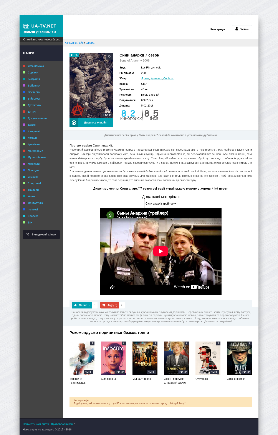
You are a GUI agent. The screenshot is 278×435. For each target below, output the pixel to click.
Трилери (33, 190)
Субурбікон (202, 378)
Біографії (34, 79)
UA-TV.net (41, 26)
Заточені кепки (236, 378)
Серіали (33, 72)
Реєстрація (217, 29)
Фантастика (35, 203)
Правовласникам (62, 424)
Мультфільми (37, 157)
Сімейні (33, 176)
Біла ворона (108, 378)
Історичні (34, 131)
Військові (34, 98)
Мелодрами (35, 150)
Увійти (244, 29)
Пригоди (33, 170)
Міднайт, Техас (141, 378)
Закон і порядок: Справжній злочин (175, 380)
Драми (32, 124)
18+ (30, 222)
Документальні (37, 118)
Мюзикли (34, 163)
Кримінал (34, 144)
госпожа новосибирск (46, 39)
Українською (36, 66)
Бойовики (34, 85)
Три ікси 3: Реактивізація (78, 380)
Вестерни (34, 92)
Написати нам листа (36, 424)
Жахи (31, 196)
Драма (145, 78)
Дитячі (32, 111)
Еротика (33, 216)
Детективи (34, 105)
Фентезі (33, 209)
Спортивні (34, 183)
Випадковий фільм (43, 234)
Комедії (32, 137)
